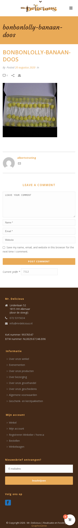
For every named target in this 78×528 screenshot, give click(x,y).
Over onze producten (21, 371)
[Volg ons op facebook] (8, 503)
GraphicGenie (39, 525)
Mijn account (16, 428)
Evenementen (17, 365)
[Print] (21, 75)
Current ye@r (11, 272)
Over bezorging (18, 377)
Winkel (13, 422)
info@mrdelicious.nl (21, 323)
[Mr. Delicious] (39, 8)
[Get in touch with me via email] (19, 164)
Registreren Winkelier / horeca (26, 434)
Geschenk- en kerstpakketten (26, 401)
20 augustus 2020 (25, 67)
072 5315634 (17, 318)
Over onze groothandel (22, 383)
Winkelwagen (16, 446)
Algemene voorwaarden (23, 395)
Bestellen (14, 440)
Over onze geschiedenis (23, 389)
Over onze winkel (19, 359)
